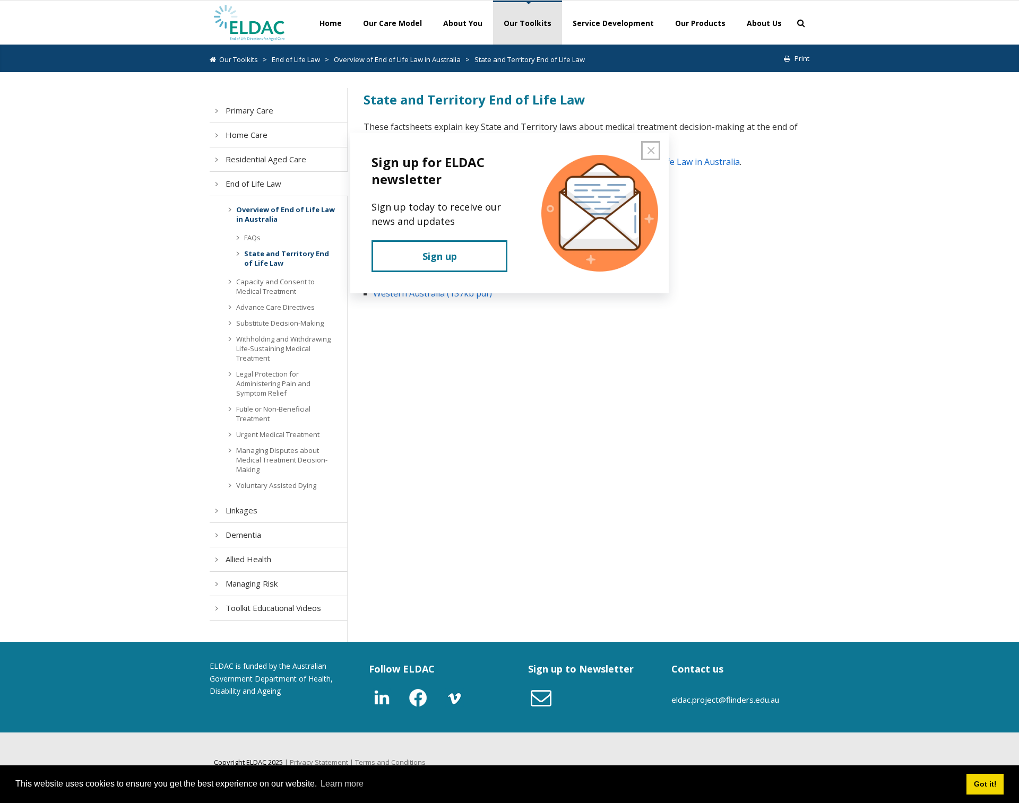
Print (802, 58)
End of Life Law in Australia (686, 162)
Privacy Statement (319, 762)
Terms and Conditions (390, 762)
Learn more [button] (342, 783)
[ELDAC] (249, 22)
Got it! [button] (985, 784)
